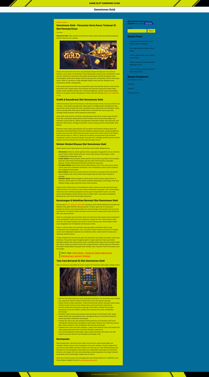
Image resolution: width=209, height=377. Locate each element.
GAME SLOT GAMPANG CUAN (107, 374)
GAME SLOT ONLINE (61, 22)
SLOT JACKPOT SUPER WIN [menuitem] (75, 204)
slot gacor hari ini (133, 93)
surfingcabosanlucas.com (88, 360)
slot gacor (131, 88)
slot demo (131, 84)
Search (130, 28)
